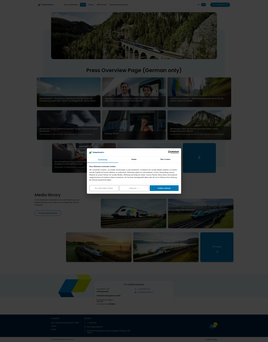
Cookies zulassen (164, 188)
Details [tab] (134, 159)
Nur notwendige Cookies (104, 188)
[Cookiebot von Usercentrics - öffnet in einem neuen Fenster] (169, 152)
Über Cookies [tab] (165, 159)
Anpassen (133, 188)
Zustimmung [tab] (102, 159)
